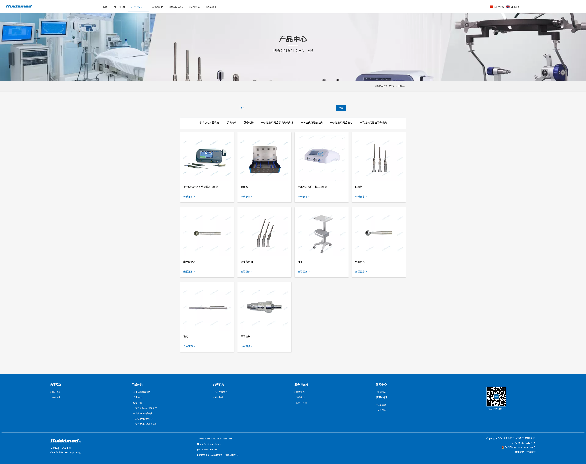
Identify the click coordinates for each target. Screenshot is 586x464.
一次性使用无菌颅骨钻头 (145, 424)
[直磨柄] (379, 158)
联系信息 (381, 404)
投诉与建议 (301, 402)
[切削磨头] (379, 233)
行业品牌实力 (221, 392)
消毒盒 (244, 186)
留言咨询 (381, 409)
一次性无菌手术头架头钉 (145, 408)
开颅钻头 (245, 336)
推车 (300, 261)
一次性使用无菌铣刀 (142, 418)
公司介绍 (56, 392)
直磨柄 (358, 186)
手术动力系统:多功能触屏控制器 (200, 186)
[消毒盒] (264, 158)
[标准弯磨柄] (264, 233)
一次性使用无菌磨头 (142, 413)
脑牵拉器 (137, 402)
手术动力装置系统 (141, 392)
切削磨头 (360, 261)
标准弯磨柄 (247, 261)
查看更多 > (189, 196)
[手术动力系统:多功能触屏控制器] (207, 158)
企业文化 (56, 397)
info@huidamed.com (210, 444)
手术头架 (137, 397)
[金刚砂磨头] (207, 233)
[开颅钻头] (264, 308)
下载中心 (300, 397)
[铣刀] (207, 308)
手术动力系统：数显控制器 (312, 186)
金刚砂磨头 (189, 261)
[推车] (321, 233)
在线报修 (300, 392)
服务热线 (219, 397)
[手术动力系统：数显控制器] (322, 158)
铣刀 (185, 336)
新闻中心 (381, 392)
